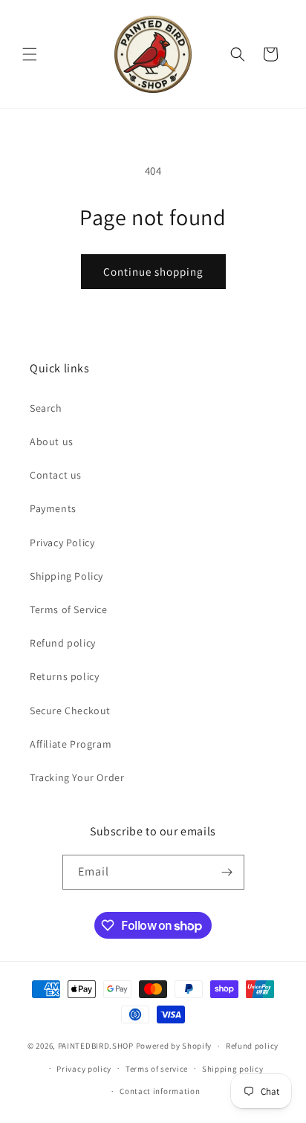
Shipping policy (233, 1069)
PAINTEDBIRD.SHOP (96, 1046)
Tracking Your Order (77, 777)
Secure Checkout (70, 710)
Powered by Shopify (174, 1046)
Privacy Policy (62, 542)
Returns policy (64, 676)
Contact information (160, 1091)
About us (52, 441)
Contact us (56, 475)
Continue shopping (153, 272)
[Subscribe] (227, 872)
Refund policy (63, 643)
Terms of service (157, 1069)
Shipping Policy (66, 576)
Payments (53, 508)
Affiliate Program (70, 744)
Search (46, 408)
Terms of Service (69, 609)
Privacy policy (83, 1069)
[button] (29, 54)
